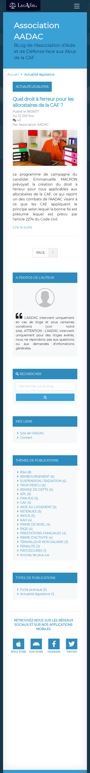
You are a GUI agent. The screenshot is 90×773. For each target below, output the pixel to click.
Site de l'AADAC (32, 433)
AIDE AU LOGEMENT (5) (38, 507)
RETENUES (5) (31, 511)
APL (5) (25, 494)
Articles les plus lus (34, 555)
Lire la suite (22, 227)
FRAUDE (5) (29, 498)
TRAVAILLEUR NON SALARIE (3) (44, 542)
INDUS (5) (27, 516)
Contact (26, 438)
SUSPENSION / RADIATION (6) (43, 481)
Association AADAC (34, 125)
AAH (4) (26, 520)
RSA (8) (25, 472)
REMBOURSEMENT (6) (37, 477)
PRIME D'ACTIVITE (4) (36, 538)
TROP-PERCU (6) (33, 485)
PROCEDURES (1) (33, 551)
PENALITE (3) (30, 546)
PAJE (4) (26, 529)
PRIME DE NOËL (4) (35, 524)
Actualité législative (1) (37, 594)
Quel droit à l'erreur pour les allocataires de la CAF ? (43, 102)
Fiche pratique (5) (33, 590)
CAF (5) (25, 503)
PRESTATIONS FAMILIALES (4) (43, 533)
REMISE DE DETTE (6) (36, 490)
